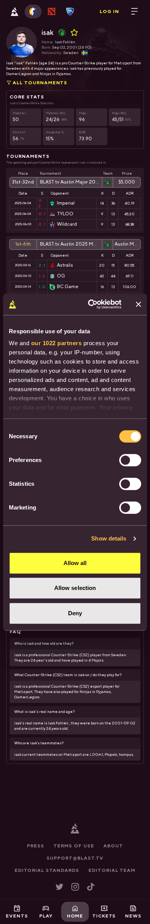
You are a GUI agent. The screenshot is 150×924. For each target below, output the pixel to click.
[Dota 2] (51, 11)
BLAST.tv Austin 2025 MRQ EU (69, 244)
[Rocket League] (70, 11)
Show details (108, 538)
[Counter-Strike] (33, 11)
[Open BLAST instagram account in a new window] (75, 887)
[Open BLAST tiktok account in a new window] (91, 887)
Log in (109, 11)
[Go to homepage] (14, 11)
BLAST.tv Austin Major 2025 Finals (69, 182)
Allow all (75, 563)
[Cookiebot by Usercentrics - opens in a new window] (91, 304)
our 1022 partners (56, 343)
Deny (75, 613)
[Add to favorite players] (74, 32)
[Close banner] (138, 304)
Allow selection (75, 588)
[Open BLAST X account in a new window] (59, 886)
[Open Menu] (134, 11)
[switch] (130, 460)
